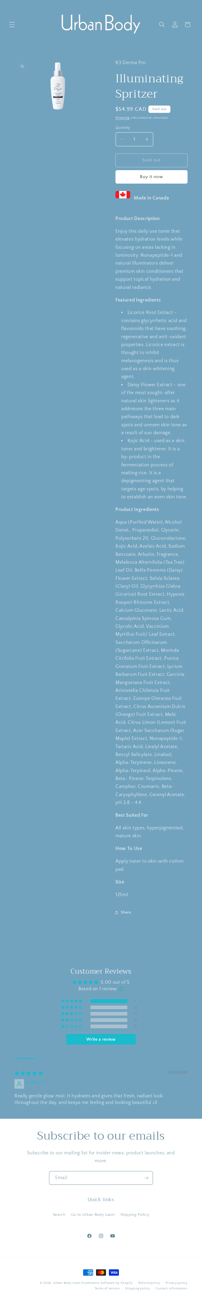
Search (59, 1214)
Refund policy (149, 1283)
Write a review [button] (100, 1039)
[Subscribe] (146, 1178)
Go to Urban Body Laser (93, 1214)
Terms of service (107, 1288)
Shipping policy (137, 1288)
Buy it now (151, 176)
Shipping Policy (134, 1214)
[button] (12, 24)
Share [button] (126, 912)
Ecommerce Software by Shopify (107, 1283)
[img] (28, 1073)
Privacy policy (177, 1283)
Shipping (122, 117)
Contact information (171, 1288)
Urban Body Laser (66, 1283)
